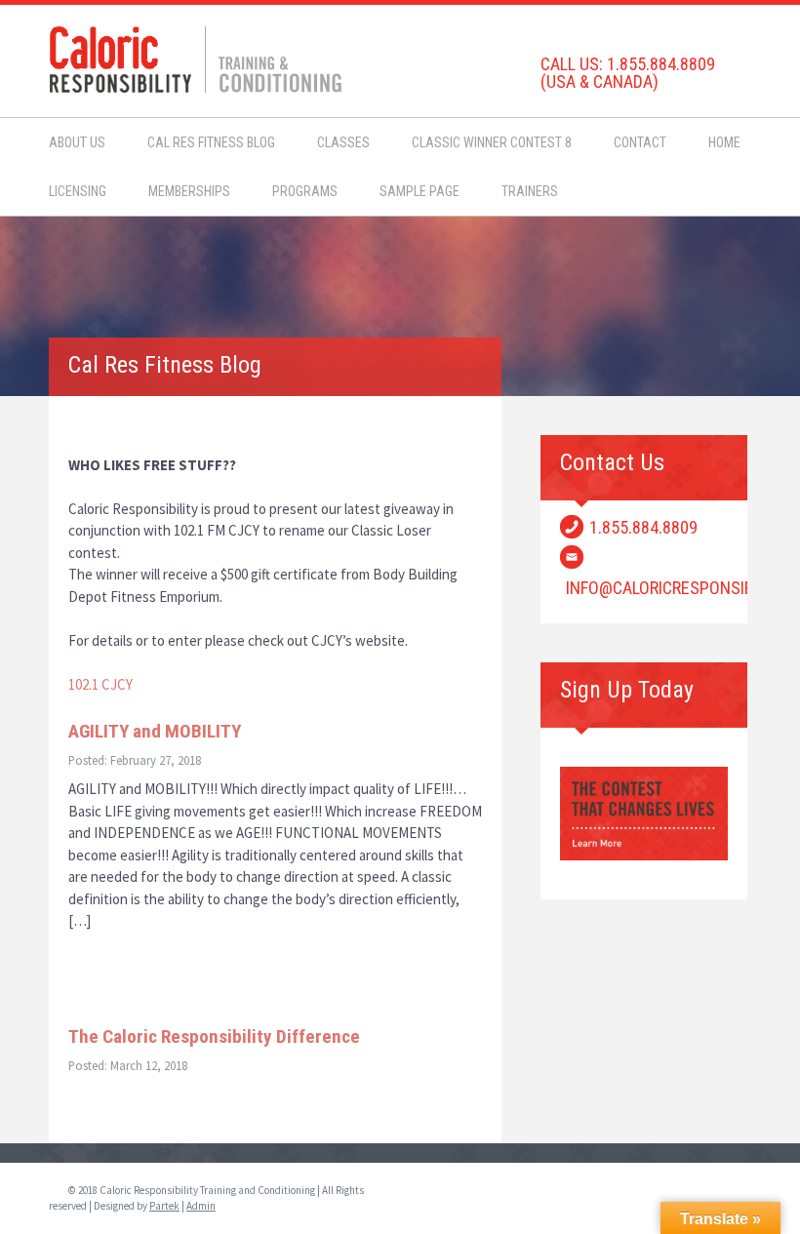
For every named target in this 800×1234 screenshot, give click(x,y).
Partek (164, 1206)
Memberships (189, 191)
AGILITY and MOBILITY (154, 731)
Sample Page (420, 191)
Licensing (77, 191)
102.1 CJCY (100, 684)
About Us (77, 142)
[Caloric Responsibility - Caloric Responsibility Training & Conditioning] (195, 56)
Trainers (529, 191)
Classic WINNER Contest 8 (492, 142)
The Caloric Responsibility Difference (214, 1036)
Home (724, 142)
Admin (201, 1206)
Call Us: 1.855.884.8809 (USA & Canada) (627, 73)
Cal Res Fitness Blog (211, 142)
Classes (343, 142)
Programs (305, 191)
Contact (640, 142)
